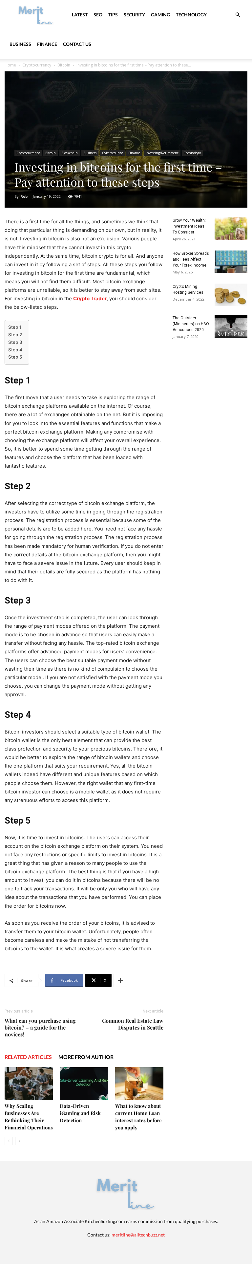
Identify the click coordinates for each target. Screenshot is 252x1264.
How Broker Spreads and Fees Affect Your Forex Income (191, 259)
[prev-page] (9, 1141)
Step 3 (15, 342)
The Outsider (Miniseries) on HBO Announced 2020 (191, 324)
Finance (47, 44)
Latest (80, 14)
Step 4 (15, 349)
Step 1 (14, 327)
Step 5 (15, 357)
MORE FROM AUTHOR (86, 1057)
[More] (120, 980)
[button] (237, 15)
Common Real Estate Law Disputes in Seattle (132, 1024)
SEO (98, 14)
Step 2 (15, 334)
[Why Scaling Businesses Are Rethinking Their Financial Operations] (29, 1083)
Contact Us (77, 44)
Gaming (160, 14)
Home (10, 65)
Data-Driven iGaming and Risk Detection (80, 1113)
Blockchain (69, 153)
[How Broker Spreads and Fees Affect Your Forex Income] (231, 262)
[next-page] (19, 1141)
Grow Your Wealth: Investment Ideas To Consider (189, 226)
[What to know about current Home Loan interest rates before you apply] (139, 1083)
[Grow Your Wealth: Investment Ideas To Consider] (231, 228)
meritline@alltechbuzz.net (138, 1234)
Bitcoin (63, 65)
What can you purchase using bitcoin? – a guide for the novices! (40, 1027)
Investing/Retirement (162, 153)
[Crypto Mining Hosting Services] (231, 295)
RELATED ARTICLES (28, 1057)
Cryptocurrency (36, 65)
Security (134, 14)
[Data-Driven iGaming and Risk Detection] (84, 1083)
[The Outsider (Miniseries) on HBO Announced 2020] (231, 326)
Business (20, 44)
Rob (24, 196)
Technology (191, 14)
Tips (113, 14)
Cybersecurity (112, 153)
